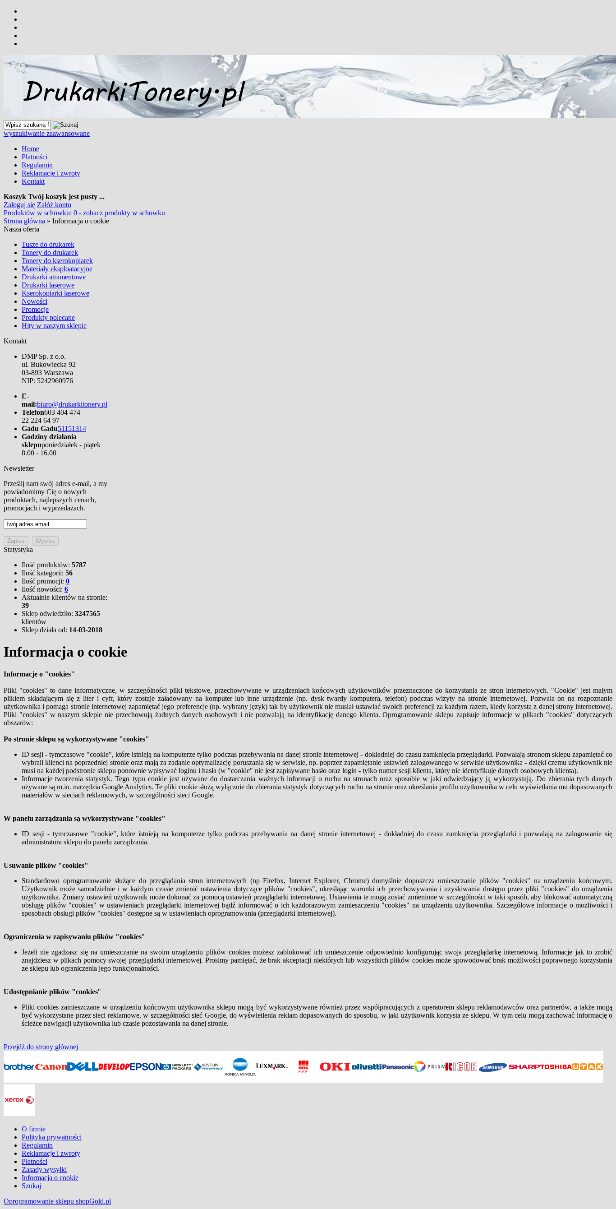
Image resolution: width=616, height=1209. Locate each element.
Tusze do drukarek (48, 244)
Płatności (34, 157)
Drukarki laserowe (48, 285)
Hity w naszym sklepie (54, 325)
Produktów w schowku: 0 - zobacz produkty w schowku (84, 213)
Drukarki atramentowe (54, 277)
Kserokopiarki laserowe (55, 293)
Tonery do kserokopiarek (57, 260)
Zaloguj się (19, 204)
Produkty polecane (48, 317)
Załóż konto (54, 204)
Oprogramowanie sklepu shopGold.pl (57, 1201)
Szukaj (31, 1186)
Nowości (34, 301)
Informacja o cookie (50, 1177)
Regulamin (37, 165)
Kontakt (33, 181)
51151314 (72, 428)
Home (30, 149)
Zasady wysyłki (44, 1169)
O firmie (34, 1129)
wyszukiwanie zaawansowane (47, 133)
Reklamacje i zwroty (51, 173)
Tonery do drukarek (50, 252)
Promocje (35, 309)
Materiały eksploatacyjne (57, 269)
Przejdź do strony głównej (41, 1047)
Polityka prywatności (52, 1137)
